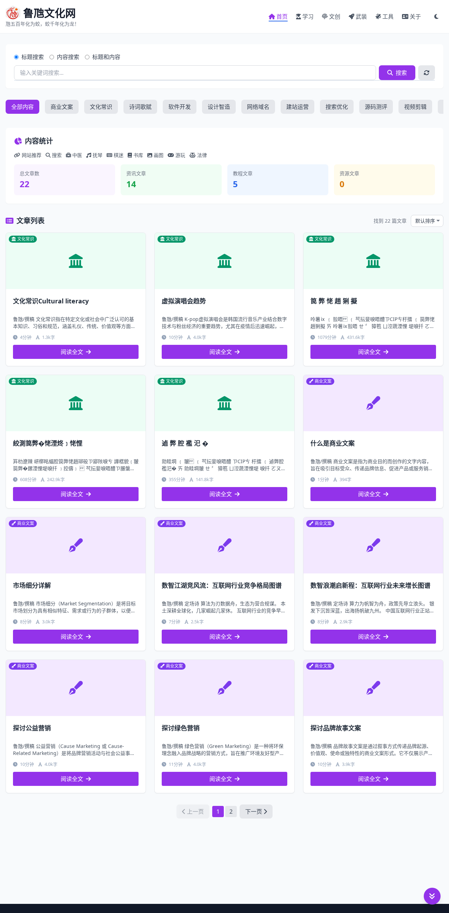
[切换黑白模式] (436, 16)
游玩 (180, 155)
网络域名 (258, 107)
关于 (415, 16)
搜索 (401, 73)
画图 (158, 155)
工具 (388, 16)
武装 (361, 16)
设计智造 (219, 107)
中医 (77, 155)
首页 (282, 16)
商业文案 (62, 107)
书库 (138, 155)
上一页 (195, 811)
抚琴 (97, 155)
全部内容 (22, 107)
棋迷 (118, 155)
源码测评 (376, 107)
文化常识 (101, 107)
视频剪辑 (415, 107)
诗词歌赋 (140, 107)
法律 (202, 155)
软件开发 (179, 107)
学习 (308, 16)
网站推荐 (31, 155)
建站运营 (297, 107)
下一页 (253, 811)
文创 (334, 16)
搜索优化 (337, 107)
